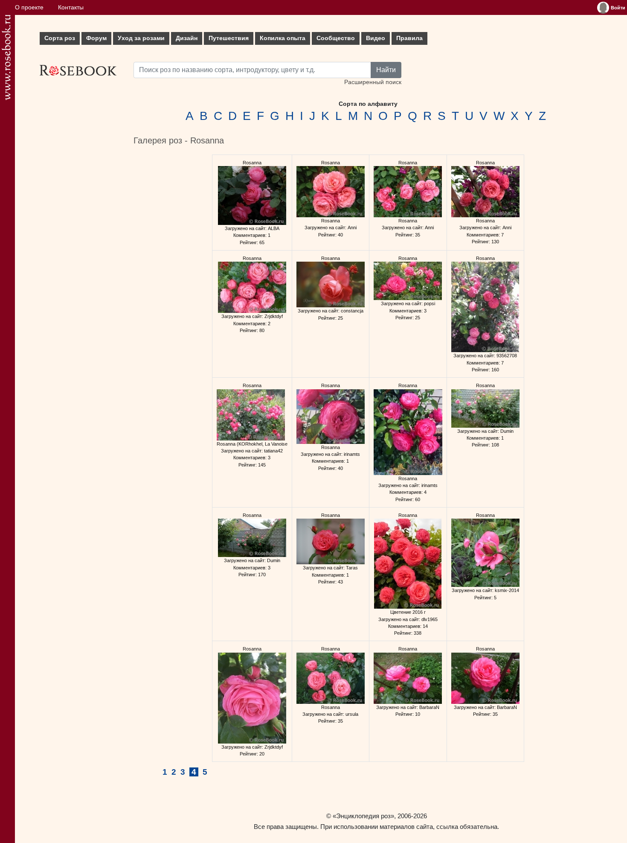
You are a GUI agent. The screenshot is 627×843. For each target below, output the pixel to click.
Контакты (71, 7)
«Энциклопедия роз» (363, 816)
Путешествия (229, 38)
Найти (386, 69)
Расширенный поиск (372, 82)
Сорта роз (59, 38)
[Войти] (603, 8)
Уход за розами (141, 38)
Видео (375, 38)
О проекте (29, 7)
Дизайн (186, 38)
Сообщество (335, 38)
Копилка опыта (282, 38)
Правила (409, 38)
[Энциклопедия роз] (6, 57)
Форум (96, 38)
